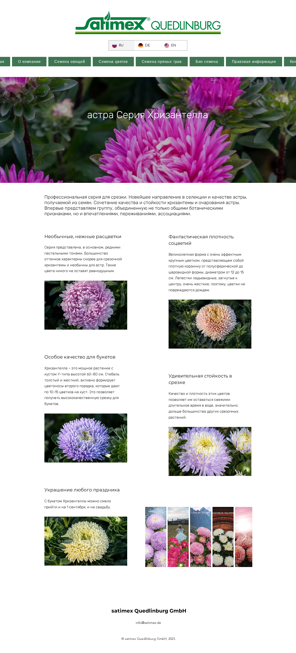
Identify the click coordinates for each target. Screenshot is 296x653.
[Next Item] (244, 537)
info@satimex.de (148, 622)
